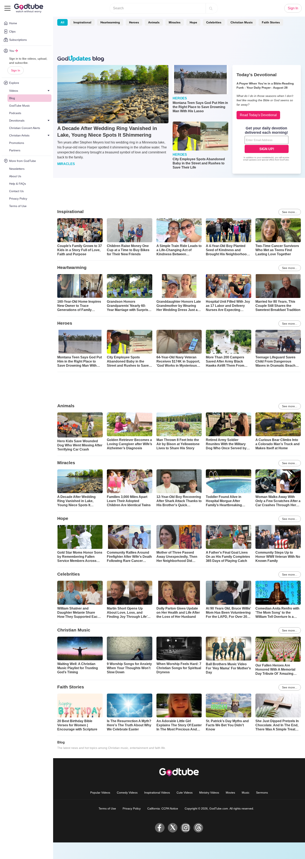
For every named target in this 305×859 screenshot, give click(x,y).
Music (245, 792)
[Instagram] (185, 827)
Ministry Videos (209, 792)
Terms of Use (107, 808)
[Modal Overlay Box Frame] (267, 144)
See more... (289, 212)
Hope (193, 22)
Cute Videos (185, 792)
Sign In (15, 70)
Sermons (262, 792)
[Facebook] (160, 827)
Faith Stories (271, 22)
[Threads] (198, 827)
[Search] (210, 8)
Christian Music (242, 22)
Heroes (134, 22)
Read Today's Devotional (258, 115)
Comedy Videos (127, 792)
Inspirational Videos (157, 792)
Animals (154, 22)
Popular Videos (100, 792)
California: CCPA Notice (162, 808)
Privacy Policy (132, 808)
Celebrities (213, 22)
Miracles (175, 22)
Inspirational (82, 22)
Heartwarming (110, 22)
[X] (172, 827)
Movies (230, 792)
